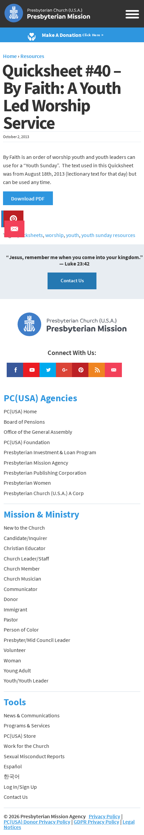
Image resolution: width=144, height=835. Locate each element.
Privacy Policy (104, 816)
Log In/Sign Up (20, 786)
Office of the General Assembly (38, 431)
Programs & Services (27, 725)
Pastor (11, 619)
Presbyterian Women (27, 482)
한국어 (12, 776)
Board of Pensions (24, 421)
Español (13, 766)
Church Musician (22, 578)
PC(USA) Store (20, 735)
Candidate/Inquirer (25, 538)
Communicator (21, 589)
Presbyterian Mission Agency (36, 462)
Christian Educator (25, 548)
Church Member (22, 568)
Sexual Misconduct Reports (34, 756)
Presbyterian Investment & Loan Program (50, 452)
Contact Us (72, 280)
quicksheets (29, 235)
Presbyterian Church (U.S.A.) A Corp (44, 493)
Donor (11, 599)
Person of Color (21, 629)
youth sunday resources (108, 235)
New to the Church (24, 527)
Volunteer (15, 650)
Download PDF (28, 198)
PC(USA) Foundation (27, 442)
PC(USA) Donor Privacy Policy (37, 821)
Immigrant (15, 609)
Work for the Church (26, 745)
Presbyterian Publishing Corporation (45, 472)
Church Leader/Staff (26, 558)
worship (54, 235)
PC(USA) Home (20, 411)
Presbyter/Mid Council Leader (37, 640)
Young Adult (17, 670)
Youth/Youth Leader (26, 680)
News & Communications (32, 715)
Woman (12, 660)
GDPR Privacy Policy (96, 821)
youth (72, 235)
